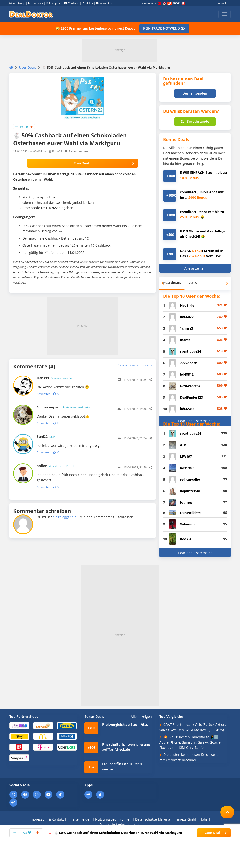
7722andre (188, 363)
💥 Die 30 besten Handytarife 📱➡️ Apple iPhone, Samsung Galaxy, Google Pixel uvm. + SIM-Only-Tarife (190, 742)
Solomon (187, 524)
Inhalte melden (79, 819)
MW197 (186, 456)
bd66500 (187, 409)
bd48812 (187, 374)
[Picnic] (19, 747)
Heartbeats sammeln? (195, 421)
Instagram (55, 3)
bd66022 (187, 317)
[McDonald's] (43, 736)
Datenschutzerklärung (152, 819)
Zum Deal (81, 163)
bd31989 (187, 468)
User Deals (27, 67)
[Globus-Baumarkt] (43, 725)
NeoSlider (188, 305)
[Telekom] (43, 747)
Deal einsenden (195, 93)
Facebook (37, 3)
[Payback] (67, 736)
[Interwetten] (19, 736)
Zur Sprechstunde (195, 121)
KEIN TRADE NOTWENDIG (163, 28)
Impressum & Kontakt (47, 819)
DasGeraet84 (190, 386)
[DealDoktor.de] (31, 14)
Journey (186, 502)
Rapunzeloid (190, 491)
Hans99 (54, 378)
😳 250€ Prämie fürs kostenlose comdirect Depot (95, 28)
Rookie (185, 539)
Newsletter (105, 3)
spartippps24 (190, 351)
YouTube (73, 3)
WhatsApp (19, 3)
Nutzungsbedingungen (113, 819)
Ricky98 (57, 151)
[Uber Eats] (67, 747)
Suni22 (46, 436)
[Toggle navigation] (224, 14)
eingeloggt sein (65, 517)
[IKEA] (67, 725)
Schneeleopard (63, 407)
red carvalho (190, 479)
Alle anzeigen (195, 268)
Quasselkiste (190, 512)
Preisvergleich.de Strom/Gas (125, 724)
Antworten (43, 394)
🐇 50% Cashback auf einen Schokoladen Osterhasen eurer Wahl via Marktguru (114, 832)
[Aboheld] (19, 725)
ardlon (56, 466)
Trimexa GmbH (185, 819)
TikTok (89, 3)
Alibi (183, 445)
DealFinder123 (191, 397)
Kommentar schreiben (134, 365)
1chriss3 (186, 328)
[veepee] (19, 758)
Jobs (204, 819)
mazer (185, 340)
